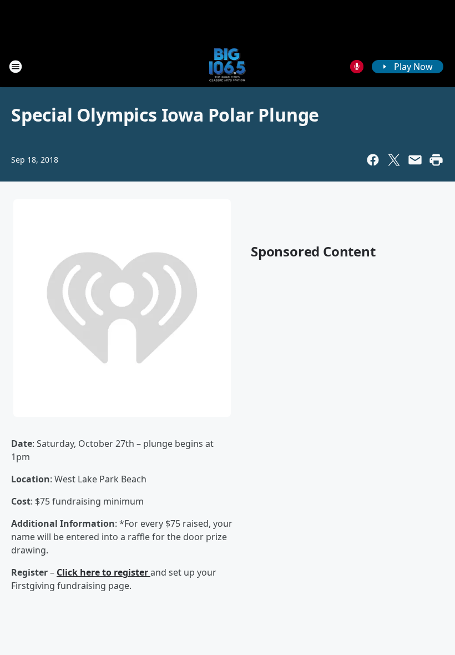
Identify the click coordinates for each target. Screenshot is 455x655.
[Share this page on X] (394, 160)
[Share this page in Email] (415, 160)
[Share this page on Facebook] (373, 160)
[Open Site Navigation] (15, 66)
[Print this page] (436, 160)
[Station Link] (227, 66)
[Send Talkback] (356, 66)
